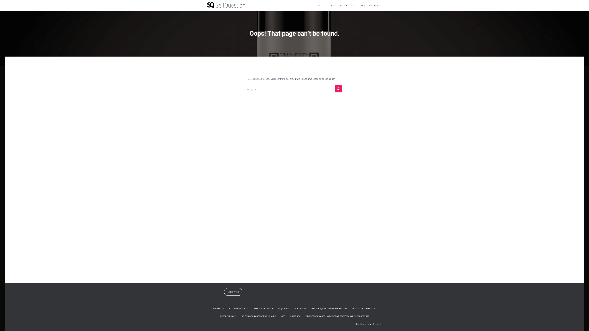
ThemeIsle (377, 324)
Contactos (218, 309)
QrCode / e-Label (228, 316)
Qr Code (330, 5)
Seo (353, 5)
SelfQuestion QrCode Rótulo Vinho (259, 316)
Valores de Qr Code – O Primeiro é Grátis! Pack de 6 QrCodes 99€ (337, 316)
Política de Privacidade (364, 309)
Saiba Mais (233, 291)
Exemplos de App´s (238, 309)
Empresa (373, 5)
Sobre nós (295, 316)
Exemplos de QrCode (263, 309)
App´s (343, 5)
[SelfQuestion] (226, 5)
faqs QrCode (300, 309)
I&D (361, 5)
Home (318, 5)
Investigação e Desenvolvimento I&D (329, 309)
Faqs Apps (283, 309)
